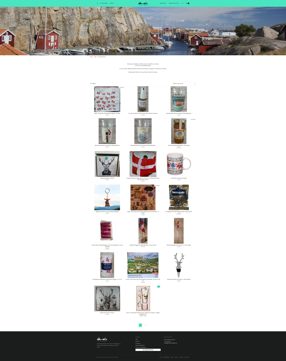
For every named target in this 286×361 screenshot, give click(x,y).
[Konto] (182, 3)
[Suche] (97, 3)
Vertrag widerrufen (148, 349)
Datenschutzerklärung (140, 347)
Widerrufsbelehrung (139, 345)
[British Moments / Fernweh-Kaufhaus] (143, 3)
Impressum (138, 343)
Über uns (163, 3)
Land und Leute (174, 3)
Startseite (104, 3)
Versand (137, 341)
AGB (136, 339)
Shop (112, 3)
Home (91, 56)
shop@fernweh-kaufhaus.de (170, 343)
